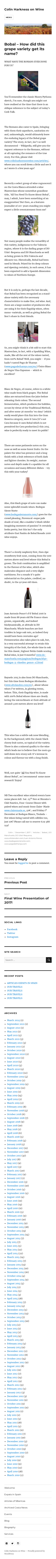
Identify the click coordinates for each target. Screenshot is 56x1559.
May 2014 (12, 1294)
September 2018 (15, 1118)
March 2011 (13, 1430)
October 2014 (14, 1276)
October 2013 (14, 1317)
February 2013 (14, 1343)
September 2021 (15, 1024)
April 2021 (12, 1035)
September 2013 (15, 1321)
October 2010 (14, 1449)
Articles (36, 832)
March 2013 (13, 1340)
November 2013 (15, 1313)
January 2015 (14, 1264)
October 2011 (14, 1403)
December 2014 (15, 1268)
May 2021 (12, 1031)
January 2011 (14, 1437)
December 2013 (15, 1309)
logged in (23, 863)
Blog (6, 1521)
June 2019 (12, 1091)
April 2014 (12, 1298)
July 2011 (11, 1415)
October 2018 (14, 1114)
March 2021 (13, 1039)
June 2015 (12, 1246)
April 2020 (12, 1065)
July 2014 (12, 1287)
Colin (10, 832)
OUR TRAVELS (14, 986)
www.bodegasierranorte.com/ (21, 514)
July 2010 (12, 1460)
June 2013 (12, 1328)
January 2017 (14, 1178)
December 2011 (15, 1396)
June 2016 (12, 1200)
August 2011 (13, 1411)
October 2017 (14, 1155)
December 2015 (15, 1223)
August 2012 (13, 1366)
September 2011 (15, 1407)
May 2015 (12, 1249)
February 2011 (14, 1434)
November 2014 (15, 1272)
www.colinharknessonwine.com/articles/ (26, 160)
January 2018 (14, 1144)
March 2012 (13, 1385)
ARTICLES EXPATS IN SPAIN (22, 983)
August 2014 (13, 1283)
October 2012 (14, 1358)
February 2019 (14, 1106)
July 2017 (12, 1159)
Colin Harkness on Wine (24, 9)
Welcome (9, 1488)
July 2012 (12, 1370)
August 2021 (13, 1027)
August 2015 (13, 1238)
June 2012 (12, 1373)
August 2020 (14, 1058)
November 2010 (15, 1445)
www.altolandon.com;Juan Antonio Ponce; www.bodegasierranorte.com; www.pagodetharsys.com (23, 841)
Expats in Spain (12, 1494)
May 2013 (12, 1332)
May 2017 (12, 1163)
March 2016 (13, 1212)
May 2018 (12, 1129)
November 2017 (15, 1152)
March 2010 (13, 1475)
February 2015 (14, 1261)
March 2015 (13, 1257)
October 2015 (14, 1230)
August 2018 (13, 1121)
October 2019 (14, 1080)
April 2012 (12, 1381)
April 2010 (12, 1471)
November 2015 (15, 1227)
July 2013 (12, 1324)
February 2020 (15, 1073)
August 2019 (13, 1088)
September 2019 (16, 1084)
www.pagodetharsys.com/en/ (21, 366)
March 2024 (13, 1020)
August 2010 (13, 1456)
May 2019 (12, 1095)
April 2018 (12, 1133)
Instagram (12, 937)
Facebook (12, 929)
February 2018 (14, 1140)
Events (8, 1514)
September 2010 (15, 1452)
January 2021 (14, 1046)
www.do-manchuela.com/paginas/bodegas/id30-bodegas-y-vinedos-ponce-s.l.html (26, 659)
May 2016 (12, 1204)
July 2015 (12, 1242)
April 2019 (12, 1099)
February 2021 (14, 1042)
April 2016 (12, 1208)
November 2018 (15, 1110)
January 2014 (14, 1306)
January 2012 (14, 1392)
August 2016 (13, 1197)
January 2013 (14, 1347)
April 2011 (12, 1426)
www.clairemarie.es (14, 810)
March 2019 (13, 1103)
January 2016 (14, 1219)
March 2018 (13, 1136)
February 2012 (14, 1388)
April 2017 (12, 1167)
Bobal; (45, 832)
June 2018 (12, 1125)
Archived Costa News (15, 1507)
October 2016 (14, 1189)
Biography (9, 1527)
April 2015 (12, 1253)
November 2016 (15, 1185)
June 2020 (12, 1061)
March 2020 (13, 1069)
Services (8, 1534)
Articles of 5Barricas (14, 1501)
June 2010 (12, 1464)
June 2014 (12, 1291)
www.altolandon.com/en (18, 685)
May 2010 (12, 1467)
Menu (9, 17)
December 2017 (15, 1148)
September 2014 (15, 1279)
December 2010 (15, 1441)
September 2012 (15, 1362)
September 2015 (15, 1234)
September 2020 (16, 1054)
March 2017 (13, 1170)
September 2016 (16, 1193)
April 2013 (12, 1336)
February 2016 (14, 1215)
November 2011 (15, 1400)
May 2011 (12, 1422)
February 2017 (14, 1174)
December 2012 (15, 1351)
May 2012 (12, 1377)
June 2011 (12, 1418)
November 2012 (15, 1355)
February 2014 (14, 1302)
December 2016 (15, 1182)
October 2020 (14, 1050)
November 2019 (15, 1076)
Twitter (11, 933)
